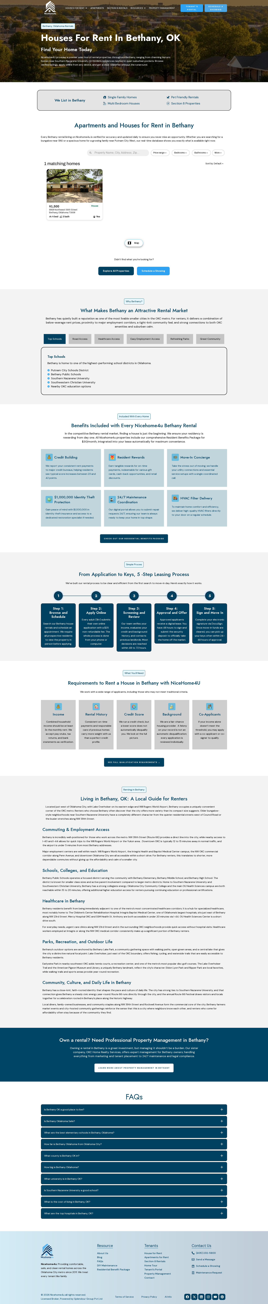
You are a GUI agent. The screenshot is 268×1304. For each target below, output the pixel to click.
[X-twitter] (194, 1297)
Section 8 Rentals (117, 8)
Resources (137, 8)
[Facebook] (187, 1297)
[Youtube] (215, 1297)
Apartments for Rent (156, 1257)
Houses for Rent (74, 8)
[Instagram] (208, 1297)
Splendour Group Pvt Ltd (88, 1298)
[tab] (55, 339)
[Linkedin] (201, 1297)
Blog (99, 1257)
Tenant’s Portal (153, 1269)
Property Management (162, 8)
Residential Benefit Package (113, 1269)
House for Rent (153, 1253)
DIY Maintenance (107, 1265)
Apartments (97, 8)
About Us (102, 1253)
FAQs (100, 1261)
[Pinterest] (222, 1297)
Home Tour (150, 1265)
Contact (149, 1277)
